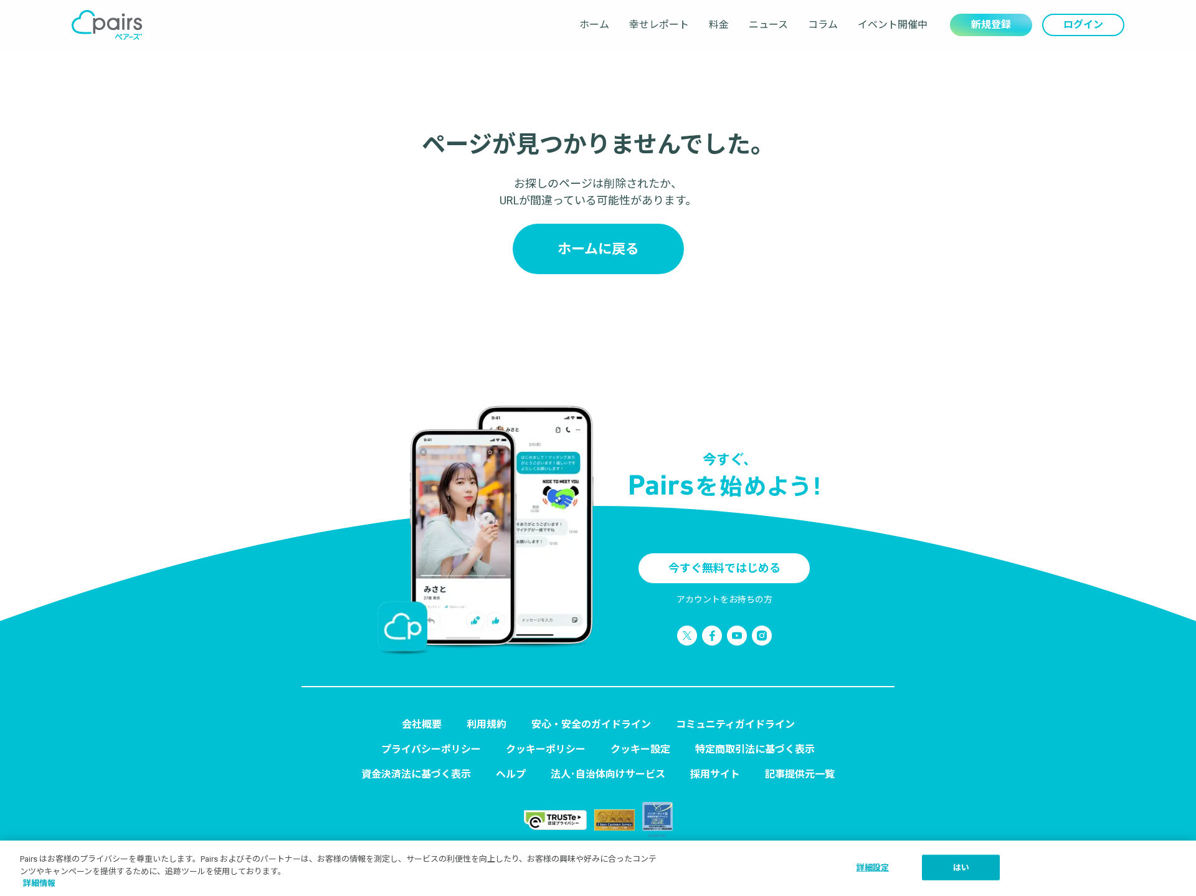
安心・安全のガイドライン (591, 724)
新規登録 (991, 25)
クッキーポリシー (546, 749)
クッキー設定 (640, 749)
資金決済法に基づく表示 (416, 774)
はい (961, 867)
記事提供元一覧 (800, 774)
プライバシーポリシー (431, 749)
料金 (719, 25)
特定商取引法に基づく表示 (755, 749)
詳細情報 (39, 883)
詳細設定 (873, 867)
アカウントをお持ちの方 (724, 599)
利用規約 (486, 724)
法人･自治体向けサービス (608, 774)
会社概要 (422, 724)
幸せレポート (659, 25)
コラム (823, 25)
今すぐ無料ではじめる (724, 567)
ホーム (594, 25)
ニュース (768, 25)
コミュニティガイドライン (735, 724)
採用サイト (715, 774)
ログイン (1083, 25)
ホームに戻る (598, 249)
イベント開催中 (893, 25)
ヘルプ (511, 774)
